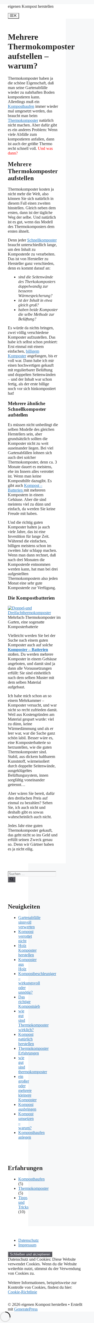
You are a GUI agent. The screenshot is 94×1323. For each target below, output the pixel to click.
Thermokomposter (23, 120)
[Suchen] (11, 879)
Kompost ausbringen (27, 1106)
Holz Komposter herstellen (27, 950)
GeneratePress (26, 1309)
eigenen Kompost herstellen (31, 6)
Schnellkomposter (42, 240)
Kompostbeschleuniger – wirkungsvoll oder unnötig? (37, 983)
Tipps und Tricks (23, 1202)
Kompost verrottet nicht (25, 936)
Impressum (27, 1245)
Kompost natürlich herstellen (26, 1039)
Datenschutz (28, 1240)
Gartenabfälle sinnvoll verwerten (29, 922)
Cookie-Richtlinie (22, 1292)
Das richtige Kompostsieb (29, 1002)
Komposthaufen (21, 106)
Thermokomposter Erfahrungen (33, 1050)
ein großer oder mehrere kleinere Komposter (27, 1088)
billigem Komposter (23, 353)
